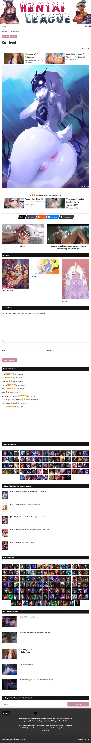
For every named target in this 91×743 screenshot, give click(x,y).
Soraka (64, 301)
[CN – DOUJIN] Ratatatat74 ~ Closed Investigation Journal (27, 517)
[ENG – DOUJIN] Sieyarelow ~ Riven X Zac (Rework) (25, 504)
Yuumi (34, 276)
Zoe (3, 392)
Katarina (4, 385)
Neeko (4, 407)
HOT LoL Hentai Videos (10, 612)
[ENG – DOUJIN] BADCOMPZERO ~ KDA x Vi (22, 542)
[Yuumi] (45, 266)
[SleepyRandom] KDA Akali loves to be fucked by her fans (37, 679)
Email (3, 350)
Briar (3, 378)
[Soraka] (75, 279)
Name (3, 341)
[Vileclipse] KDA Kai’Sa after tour (12, 399)
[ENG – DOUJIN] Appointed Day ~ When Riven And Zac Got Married (29, 529)
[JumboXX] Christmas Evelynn (29, 617)
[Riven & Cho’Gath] (15, 273)
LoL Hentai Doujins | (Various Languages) (17, 486)
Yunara (4, 388)
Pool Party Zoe (6, 403)
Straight (10, 31)
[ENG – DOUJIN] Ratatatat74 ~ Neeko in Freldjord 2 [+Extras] (28, 491)
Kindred (13, 36)
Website (49, 350)
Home (5, 31)
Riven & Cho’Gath (7, 291)
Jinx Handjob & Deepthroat (10, 396)
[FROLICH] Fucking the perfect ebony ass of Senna (35, 632)
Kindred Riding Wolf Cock (27, 664)
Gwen (3, 374)
